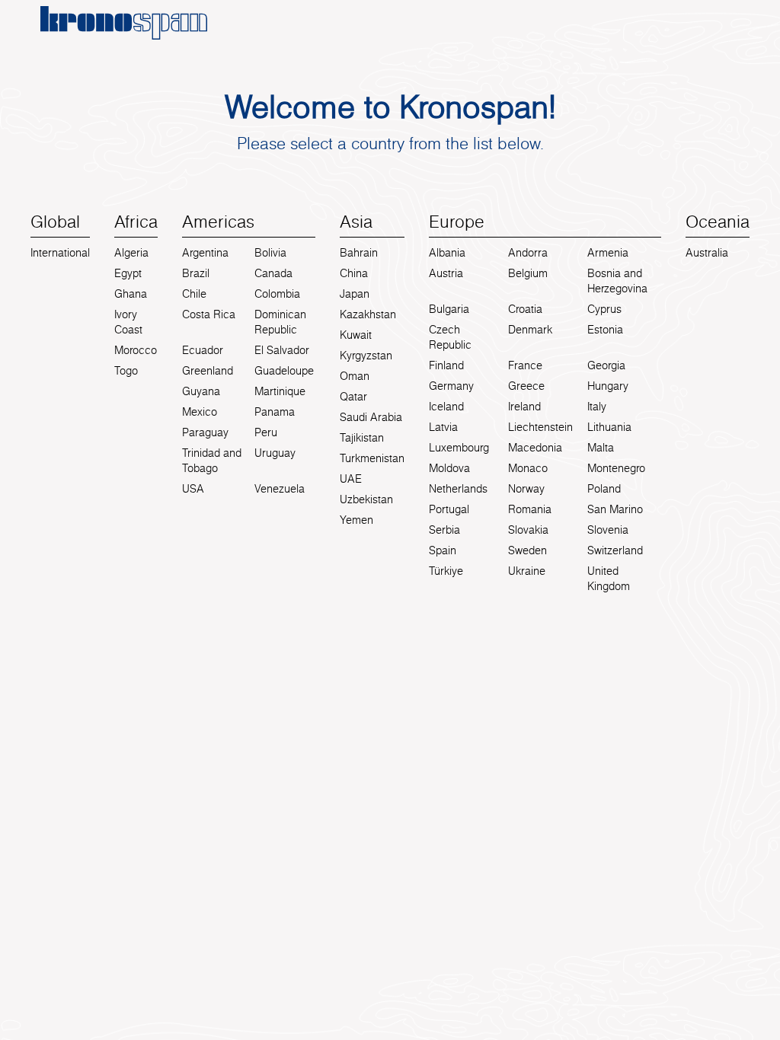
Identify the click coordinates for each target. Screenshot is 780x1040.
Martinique (279, 391)
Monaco (528, 468)
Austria (446, 273)
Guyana (201, 391)
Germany (451, 386)
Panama (274, 412)
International (60, 252)
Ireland (524, 406)
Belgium (528, 273)
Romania (529, 509)
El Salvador (281, 350)
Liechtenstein (540, 427)
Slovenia (607, 530)
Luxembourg (459, 447)
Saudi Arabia (371, 417)
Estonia (605, 329)
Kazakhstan (368, 314)
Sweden (527, 550)
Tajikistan (362, 437)
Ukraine (526, 571)
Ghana (130, 293)
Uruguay (275, 453)
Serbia (444, 530)
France (525, 365)
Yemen (356, 520)
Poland (604, 488)
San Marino (615, 509)
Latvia (443, 427)
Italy (596, 406)
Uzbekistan (366, 499)
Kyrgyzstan (366, 355)
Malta (600, 447)
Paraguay (205, 432)
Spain (442, 550)
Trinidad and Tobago (211, 460)
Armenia (607, 252)
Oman (354, 376)
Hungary (607, 386)
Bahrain (359, 252)
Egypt (128, 273)
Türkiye (446, 571)
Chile (194, 293)
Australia (707, 252)
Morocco (135, 350)
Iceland (446, 406)
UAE (351, 479)
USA (193, 488)
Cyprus (604, 309)
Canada (273, 273)
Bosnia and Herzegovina (617, 281)
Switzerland (615, 550)
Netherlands (458, 488)
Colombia (277, 293)
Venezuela (279, 488)
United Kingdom (608, 578)
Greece (526, 386)
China (354, 273)
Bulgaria (449, 309)
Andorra (528, 252)
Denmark (530, 329)
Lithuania (609, 427)
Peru (265, 432)
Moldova (449, 468)
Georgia (606, 365)
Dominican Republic (280, 322)
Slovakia (528, 530)
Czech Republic (450, 337)
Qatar (353, 396)
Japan (354, 293)
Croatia (525, 309)
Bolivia (270, 252)
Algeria (131, 252)
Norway (526, 488)
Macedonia (535, 447)
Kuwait (356, 335)
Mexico (199, 412)
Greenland (207, 370)
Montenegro (616, 468)
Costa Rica (208, 314)
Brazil (195, 273)
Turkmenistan (372, 458)
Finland (446, 365)
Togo (126, 370)
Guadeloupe (284, 370)
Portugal (449, 509)
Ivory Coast (128, 322)
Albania (447, 252)
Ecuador (202, 350)
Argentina (205, 252)
